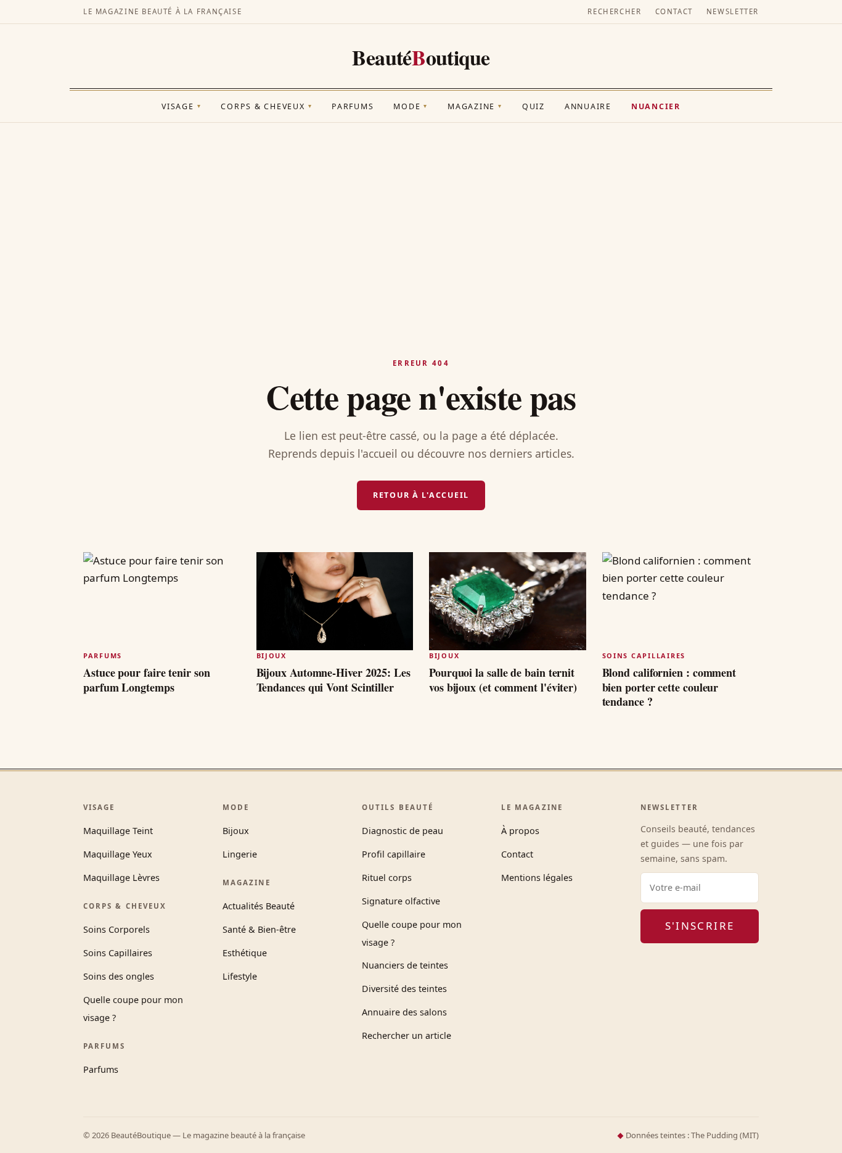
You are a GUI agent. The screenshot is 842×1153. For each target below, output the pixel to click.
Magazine (475, 106)
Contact (674, 11)
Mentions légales (537, 877)
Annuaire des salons (404, 1012)
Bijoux (236, 831)
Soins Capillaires (117, 953)
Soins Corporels (116, 929)
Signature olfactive (401, 901)
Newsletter (732, 11)
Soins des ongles (118, 976)
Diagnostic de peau (402, 831)
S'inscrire (700, 926)
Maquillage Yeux (117, 854)
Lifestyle (240, 976)
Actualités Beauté (259, 906)
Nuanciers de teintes (405, 965)
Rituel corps (387, 877)
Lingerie (240, 854)
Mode (410, 106)
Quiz (533, 106)
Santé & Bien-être (259, 929)
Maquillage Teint (118, 831)
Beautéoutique (421, 57)
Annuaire (588, 106)
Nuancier (656, 106)
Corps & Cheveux (266, 106)
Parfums (353, 106)
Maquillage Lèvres (121, 877)
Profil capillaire (393, 854)
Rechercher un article (406, 1035)
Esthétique (245, 953)
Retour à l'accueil (421, 495)
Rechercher (614, 11)
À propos (520, 831)
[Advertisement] (421, 215)
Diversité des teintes (404, 988)
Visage (181, 106)
